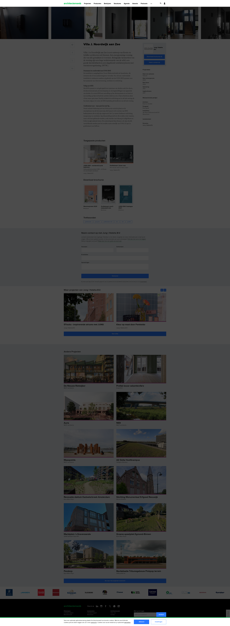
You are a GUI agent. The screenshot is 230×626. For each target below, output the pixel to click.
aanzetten (127, 622)
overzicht (94, 622)
